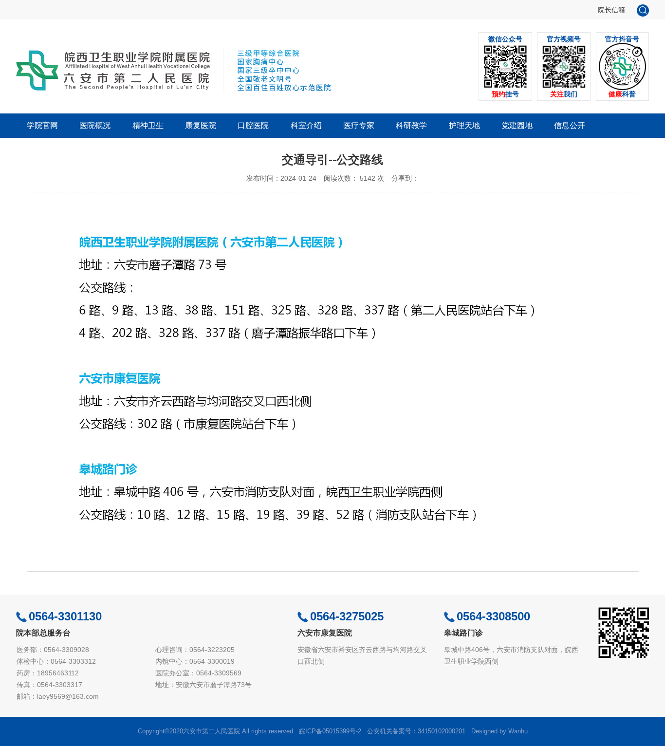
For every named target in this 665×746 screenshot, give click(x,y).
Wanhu (518, 731)
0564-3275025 (347, 616)
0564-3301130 (65, 616)
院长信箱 (611, 10)
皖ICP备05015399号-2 (330, 731)
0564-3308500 (493, 616)
